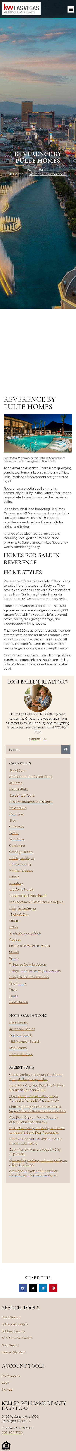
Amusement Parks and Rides (30, 777)
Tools (13, 989)
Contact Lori (38, 739)
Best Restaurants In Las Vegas (31, 802)
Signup (7, 1389)
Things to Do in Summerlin (29, 977)
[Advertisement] (38, 348)
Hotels (14, 877)
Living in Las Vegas (22, 908)
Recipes (15, 939)
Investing (16, 883)
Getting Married (21, 852)
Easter (14, 833)
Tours (13, 996)
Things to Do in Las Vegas (27, 964)
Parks (13, 927)
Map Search (18, 1048)
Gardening (17, 845)
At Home (15, 783)
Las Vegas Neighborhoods (47, 174)
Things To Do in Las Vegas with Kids (35, 971)
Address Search (20, 1035)
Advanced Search (22, 1029)
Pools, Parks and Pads (25, 933)
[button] (71, 9)
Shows (14, 952)
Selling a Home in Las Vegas (29, 946)
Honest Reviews (21, 870)
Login (6, 1382)
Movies (14, 921)
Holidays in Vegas (21, 858)
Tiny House (17, 983)
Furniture (16, 839)
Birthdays (16, 814)
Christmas (16, 827)
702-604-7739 (12, 1432)
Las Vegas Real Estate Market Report (36, 902)
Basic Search (18, 1023)
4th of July (17, 770)
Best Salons (17, 808)
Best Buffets (18, 789)
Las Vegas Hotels (21, 889)
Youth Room (18, 1002)
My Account (11, 1375)
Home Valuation (21, 1054)
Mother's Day (19, 914)
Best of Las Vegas (21, 795)
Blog (12, 820)
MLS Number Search (24, 1041)
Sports (14, 958)
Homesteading (20, 864)
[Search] (65, 749)
